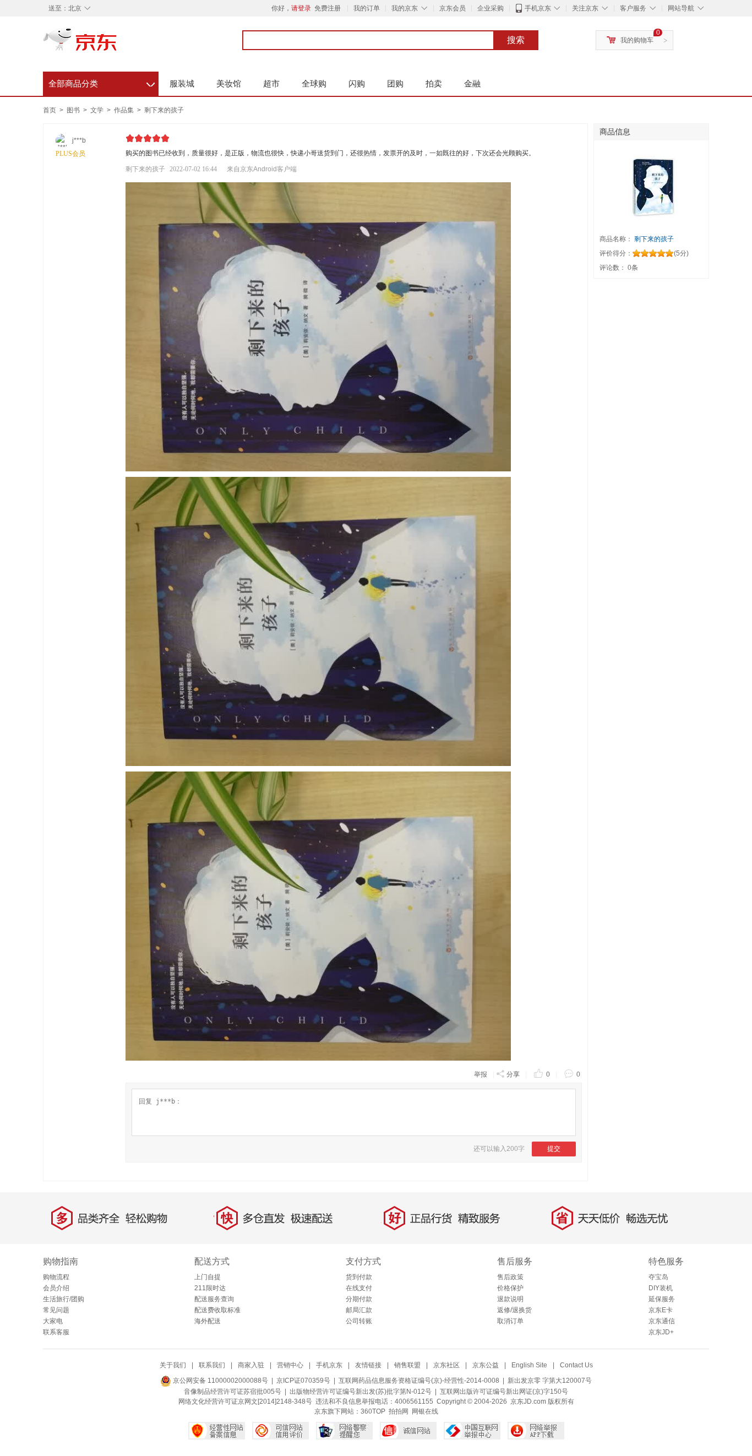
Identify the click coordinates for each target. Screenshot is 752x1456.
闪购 (356, 83)
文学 (97, 110)
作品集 (124, 110)
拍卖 (434, 83)
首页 (49, 110)
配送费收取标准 (217, 1310)
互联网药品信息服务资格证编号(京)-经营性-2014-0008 (419, 1380)
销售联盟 (407, 1365)
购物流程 (56, 1277)
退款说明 (510, 1299)
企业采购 (490, 8)
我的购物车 (636, 40)
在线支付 (359, 1288)
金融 (472, 83)
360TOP (373, 1411)
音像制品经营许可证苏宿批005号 (232, 1391)
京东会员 (452, 8)
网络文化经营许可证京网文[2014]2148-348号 (245, 1401)
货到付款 (359, 1277)
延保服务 (662, 1299)
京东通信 (662, 1321)
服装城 (182, 83)
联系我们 (212, 1365)
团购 (395, 83)
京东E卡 (661, 1310)
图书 (74, 110)
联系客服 (56, 1332)
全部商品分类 (101, 82)
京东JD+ (661, 1332)
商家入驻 (251, 1365)
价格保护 (510, 1288)
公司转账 (359, 1321)
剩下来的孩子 (164, 110)
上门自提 (207, 1277)
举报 (480, 1074)
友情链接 (368, 1365)
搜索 (516, 40)
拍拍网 (398, 1411)
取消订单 (510, 1321)
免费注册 (327, 8)
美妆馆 (228, 83)
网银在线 (425, 1411)
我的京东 (404, 8)
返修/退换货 (514, 1310)
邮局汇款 (359, 1310)
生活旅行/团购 (63, 1299)
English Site (529, 1365)
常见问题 (56, 1310)
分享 (513, 1074)
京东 (117, 44)
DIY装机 (661, 1288)
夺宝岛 (658, 1277)
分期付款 (359, 1299)
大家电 (53, 1321)
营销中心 (290, 1365)
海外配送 (207, 1321)
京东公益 (485, 1365)
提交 (553, 1149)
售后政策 (510, 1277)
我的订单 (366, 8)
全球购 (314, 83)
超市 (271, 83)
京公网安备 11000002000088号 (219, 1380)
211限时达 (210, 1288)
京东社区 (446, 1365)
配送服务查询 (214, 1299)
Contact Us (576, 1365)
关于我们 (173, 1365)
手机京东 (538, 8)
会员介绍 (56, 1288)
